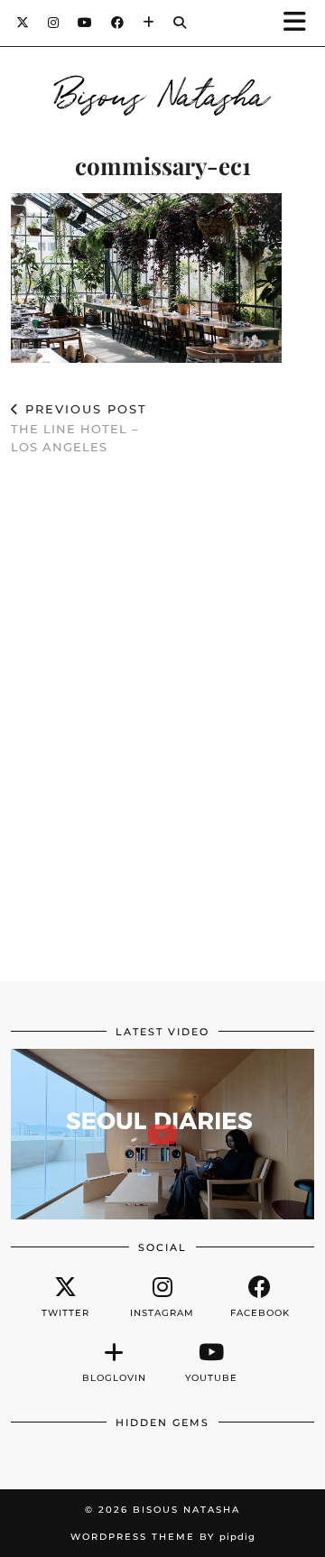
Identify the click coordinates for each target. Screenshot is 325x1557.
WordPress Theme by (162, 1537)
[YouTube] (85, 22)
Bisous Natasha (163, 92)
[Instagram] (54, 22)
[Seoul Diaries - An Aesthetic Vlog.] (162, 1134)
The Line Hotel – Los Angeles (79, 428)
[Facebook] (118, 22)
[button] (300, 23)
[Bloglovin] (149, 22)
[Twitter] (23, 22)
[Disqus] (162, 732)
